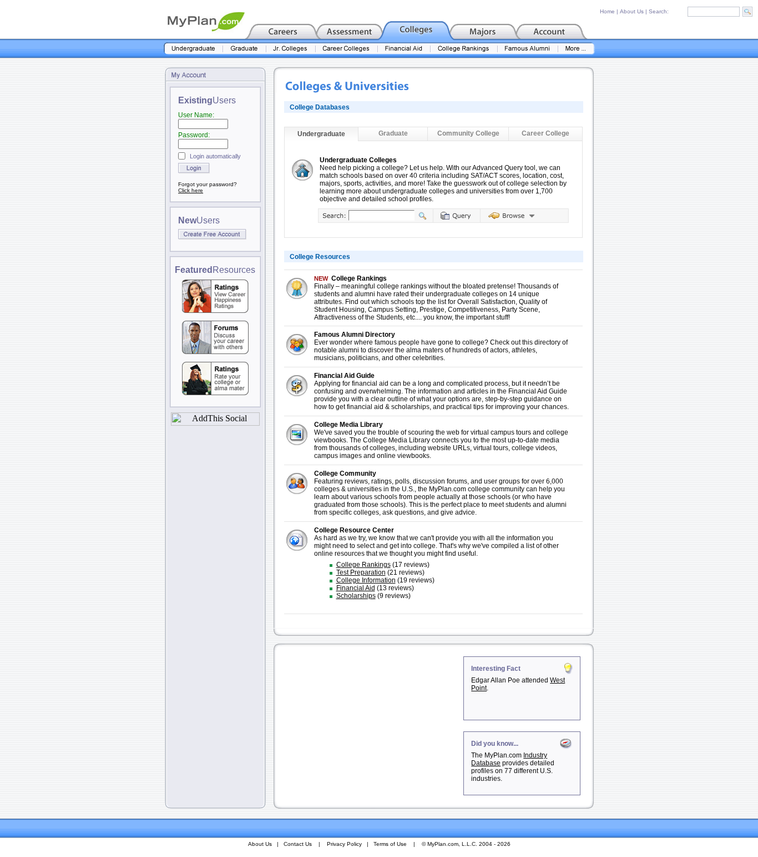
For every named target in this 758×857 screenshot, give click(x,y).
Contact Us (298, 844)
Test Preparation (361, 572)
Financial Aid (355, 588)
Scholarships (356, 596)
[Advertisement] (369, 725)
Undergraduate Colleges (358, 160)
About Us (632, 11)
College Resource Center (354, 530)
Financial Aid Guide (344, 376)
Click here (190, 190)
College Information (366, 580)
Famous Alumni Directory (354, 334)
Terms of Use (390, 844)
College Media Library (348, 424)
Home (607, 11)
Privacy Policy (344, 844)
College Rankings (359, 278)
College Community (345, 473)
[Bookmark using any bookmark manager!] (215, 422)
